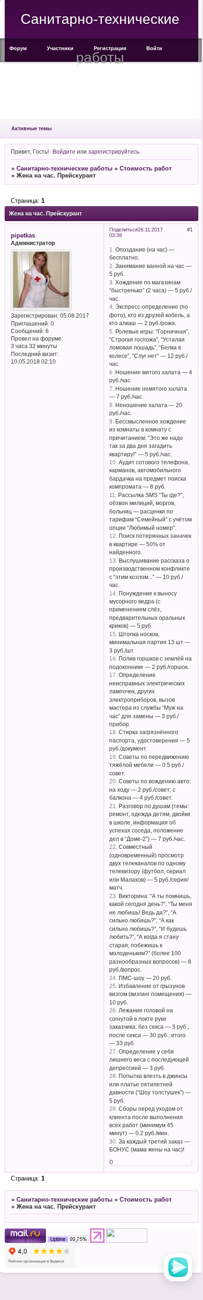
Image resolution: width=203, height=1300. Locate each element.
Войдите (64, 152)
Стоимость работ (146, 168)
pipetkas (23, 235)
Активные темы (31, 128)
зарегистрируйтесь (113, 152)
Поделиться (123, 229)
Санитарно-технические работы (64, 168)
